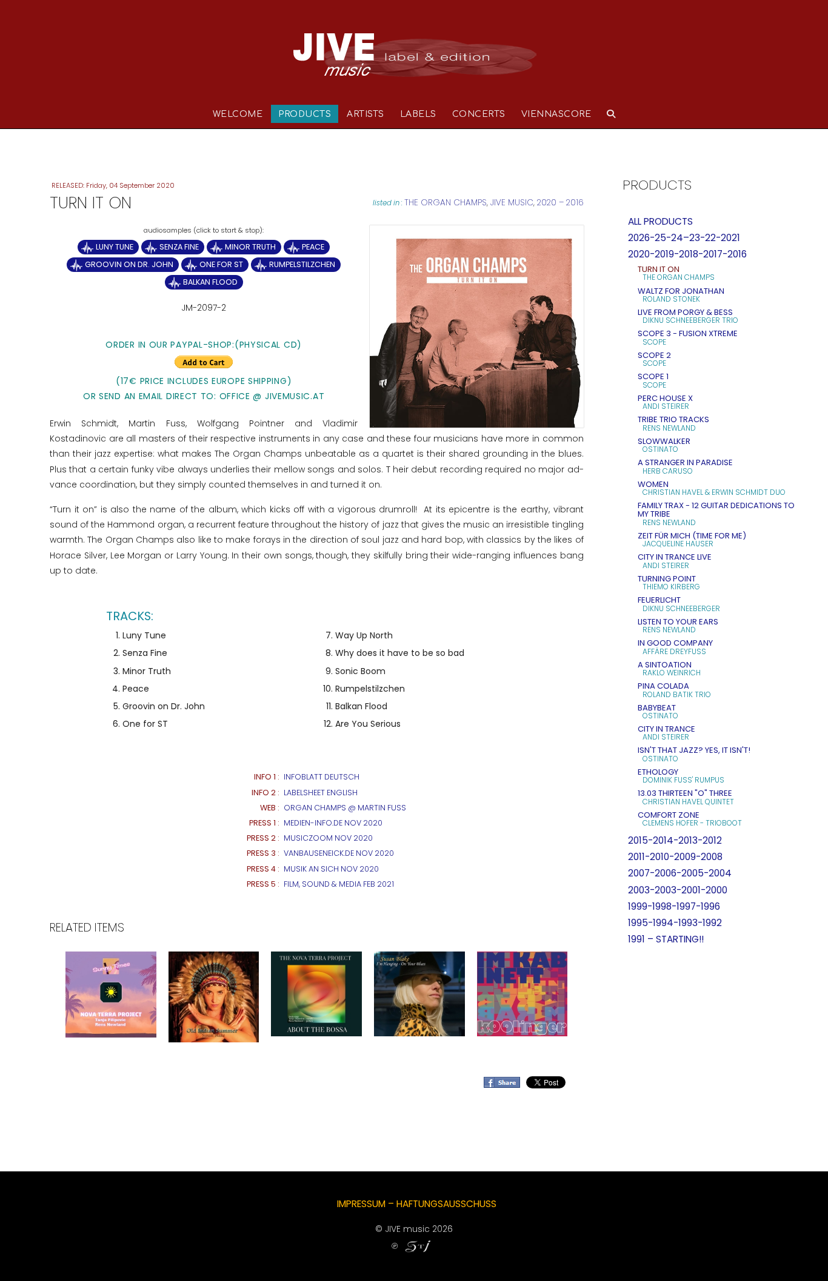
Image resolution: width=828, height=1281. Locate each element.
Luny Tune (114, 247)
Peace (313, 247)
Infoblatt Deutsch (321, 777)
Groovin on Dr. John (129, 264)
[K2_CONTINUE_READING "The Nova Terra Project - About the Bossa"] (316, 993)
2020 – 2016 (560, 202)
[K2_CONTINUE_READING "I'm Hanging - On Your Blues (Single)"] (419, 993)
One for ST (221, 264)
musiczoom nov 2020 (328, 838)
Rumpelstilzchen (302, 264)
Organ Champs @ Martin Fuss (345, 808)
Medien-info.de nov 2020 (333, 823)
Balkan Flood (210, 282)
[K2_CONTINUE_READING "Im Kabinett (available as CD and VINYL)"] (522, 993)
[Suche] (611, 114)
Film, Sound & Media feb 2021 (339, 884)
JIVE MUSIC (511, 202)
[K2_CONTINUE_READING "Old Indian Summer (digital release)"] (214, 996)
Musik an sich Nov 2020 (331, 869)
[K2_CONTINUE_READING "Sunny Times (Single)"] (110, 994)
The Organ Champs (445, 202)
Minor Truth (250, 247)
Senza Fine (179, 247)
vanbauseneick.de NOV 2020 (339, 853)
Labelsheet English (321, 792)
